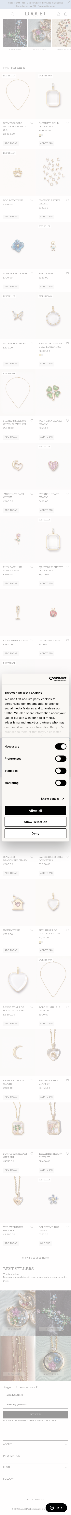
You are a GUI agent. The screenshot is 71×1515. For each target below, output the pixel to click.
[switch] (60, 758)
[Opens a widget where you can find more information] (56, 1508)
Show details (50, 798)
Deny (35, 833)
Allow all (35, 810)
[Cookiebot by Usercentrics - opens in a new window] (50, 679)
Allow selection (35, 822)
